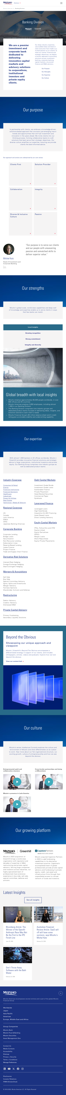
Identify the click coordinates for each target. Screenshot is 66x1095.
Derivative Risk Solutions (15, 557)
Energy (6, 487)
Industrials (7, 496)
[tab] (33, 327)
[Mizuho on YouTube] (9, 1068)
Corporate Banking (12, 529)
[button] (17, 3)
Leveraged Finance (43, 503)
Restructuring (10, 595)
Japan (5, 1011)
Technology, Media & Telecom (14, 503)
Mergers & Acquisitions (15, 572)
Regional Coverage (12, 508)
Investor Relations (9, 1079)
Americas (7, 1016)
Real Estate (7, 500)
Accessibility (7, 1051)
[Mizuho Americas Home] (8, 3)
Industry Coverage (12, 480)
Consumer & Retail (10, 485)
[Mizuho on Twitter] (13, 1068)
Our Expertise (46, 75)
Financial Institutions (11, 490)
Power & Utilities (9, 498)
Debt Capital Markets (44, 480)
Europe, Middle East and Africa (15, 1019)
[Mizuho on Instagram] (22, 1068)
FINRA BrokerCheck (10, 1082)
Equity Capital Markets (45, 523)
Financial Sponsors (10, 492)
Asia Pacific (8, 1014)
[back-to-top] (61, 993)
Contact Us (7, 1046)
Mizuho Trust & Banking (11, 1033)
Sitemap (6, 1054)
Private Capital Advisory (15, 610)
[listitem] (20, 8)
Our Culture (45, 78)
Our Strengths (46, 72)
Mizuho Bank (8, 1030)
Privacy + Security (9, 1057)
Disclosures (7, 1076)
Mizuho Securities (9, 1035)
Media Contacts (9, 1049)
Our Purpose (46, 68)
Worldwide (7, 1008)
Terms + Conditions (10, 1059)
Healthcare (7, 494)
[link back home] (10, 993)
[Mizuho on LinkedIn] (4, 1068)
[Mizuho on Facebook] (18, 1068)
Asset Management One (12, 1038)
